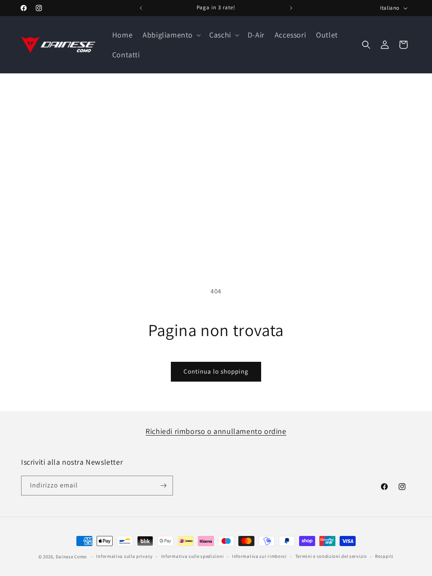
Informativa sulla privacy (124, 556)
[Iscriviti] (163, 485)
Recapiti (384, 556)
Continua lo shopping (216, 371)
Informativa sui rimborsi (259, 556)
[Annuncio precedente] (141, 8)
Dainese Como (71, 557)
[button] (171, 35)
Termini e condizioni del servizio (331, 556)
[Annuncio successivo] (291, 8)
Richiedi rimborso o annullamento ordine (216, 431)
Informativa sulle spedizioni (192, 556)
